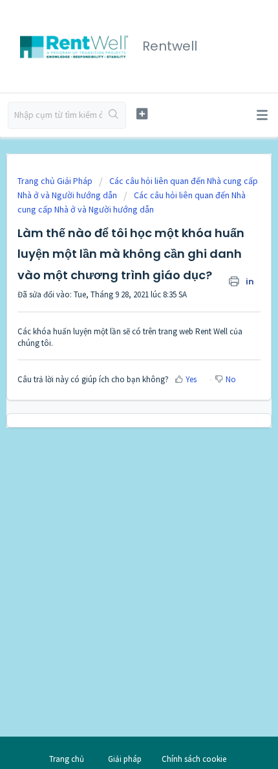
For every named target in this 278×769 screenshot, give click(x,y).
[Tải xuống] (115, 377)
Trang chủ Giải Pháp (55, 181)
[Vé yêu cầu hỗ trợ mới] (142, 114)
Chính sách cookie (194, 758)
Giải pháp (125, 758)
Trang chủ (66, 758)
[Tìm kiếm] (113, 115)
